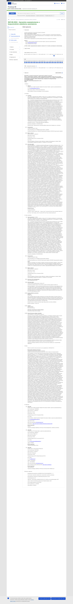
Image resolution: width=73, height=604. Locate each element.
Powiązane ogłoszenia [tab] (12, 29)
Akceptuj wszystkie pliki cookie (44, 598)
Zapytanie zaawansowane (40, 15)
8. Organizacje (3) (12, 57)
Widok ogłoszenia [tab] (11, 27)
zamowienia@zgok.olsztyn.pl (32, 42)
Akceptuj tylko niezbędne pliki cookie (58, 598)
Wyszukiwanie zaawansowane (30, 15)
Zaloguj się (58, 3)
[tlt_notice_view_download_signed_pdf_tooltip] (54, 55)
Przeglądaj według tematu (49, 15)
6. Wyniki (11, 54)
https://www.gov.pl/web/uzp (47, 464)
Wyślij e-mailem (14, 40)
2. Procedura (11, 49)
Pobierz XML (13, 34)
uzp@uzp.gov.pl (32, 458)
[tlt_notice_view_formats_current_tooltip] (62, 72)
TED (8, 19)
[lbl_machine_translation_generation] (36, 66)
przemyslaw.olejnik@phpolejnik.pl (35, 441)
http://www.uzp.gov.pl (39, 463)
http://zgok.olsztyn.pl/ (39, 422)
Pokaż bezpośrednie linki (15, 36)
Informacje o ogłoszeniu (13, 59)
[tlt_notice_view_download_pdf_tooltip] (24, 62)
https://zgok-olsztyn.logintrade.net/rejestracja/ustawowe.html (42, 423)
